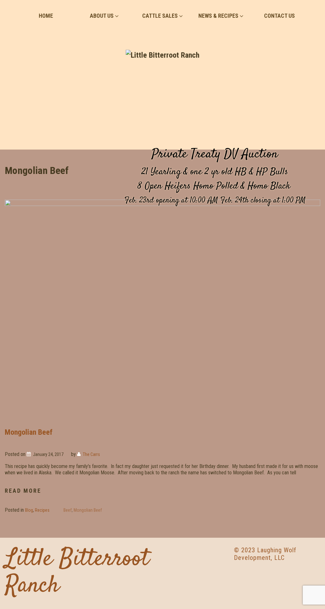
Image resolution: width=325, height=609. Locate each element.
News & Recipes (218, 15)
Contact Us (279, 15)
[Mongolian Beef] (162, 309)
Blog (29, 510)
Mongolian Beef (28, 432)
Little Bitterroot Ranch (77, 572)
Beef (67, 510)
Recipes (42, 510)
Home (46, 15)
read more (23, 491)
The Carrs (91, 454)
